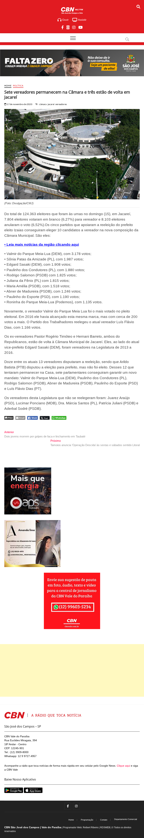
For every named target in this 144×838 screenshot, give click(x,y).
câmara (42, 104)
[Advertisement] (72, 670)
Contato (103, 820)
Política (18, 85)
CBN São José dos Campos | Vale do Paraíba (32, 827)
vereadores (61, 104)
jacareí (51, 104)
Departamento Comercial (125, 819)
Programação (87, 820)
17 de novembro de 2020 (19, 104)
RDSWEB (105, 827)
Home (7, 85)
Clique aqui (123, 765)
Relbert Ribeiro (90, 827)
